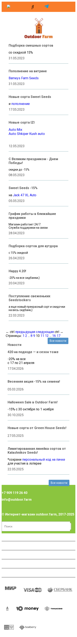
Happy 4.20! (17, 271)
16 (54, 336)
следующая (45, 332)
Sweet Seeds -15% (23, 188)
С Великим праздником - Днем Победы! (33, 161)
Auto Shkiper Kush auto (27, 134)
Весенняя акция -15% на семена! (34, 381)
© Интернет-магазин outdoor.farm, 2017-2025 (38, 514)
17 (58, 336)
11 (42, 336)
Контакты (12, 573)
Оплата (10, 536)
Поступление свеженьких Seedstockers (29, 298)
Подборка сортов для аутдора (33, 246)
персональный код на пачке (43, 459)
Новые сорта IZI (21, 122)
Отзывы (11, 564)
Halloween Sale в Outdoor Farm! (32, 402)
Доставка (12, 545)
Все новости (58, 340)
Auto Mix (15, 129)
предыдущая (25, 332)
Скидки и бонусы (18, 555)
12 (47, 336)
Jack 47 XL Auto (24, 195)
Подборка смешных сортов (31, 45)
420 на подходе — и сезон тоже (33, 352)
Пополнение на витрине (28, 71)
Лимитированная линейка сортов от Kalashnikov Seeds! (37, 451)
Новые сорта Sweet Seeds (30, 97)
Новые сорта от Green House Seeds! (37, 428)
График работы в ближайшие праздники (32, 216)
